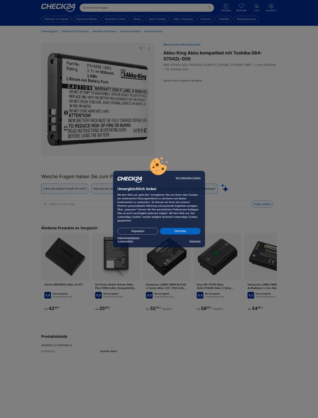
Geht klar (180, 231)
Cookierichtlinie (125, 241)
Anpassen (137, 231)
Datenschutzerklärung (128, 238)
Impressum (195, 241)
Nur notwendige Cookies (188, 178)
